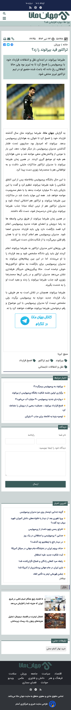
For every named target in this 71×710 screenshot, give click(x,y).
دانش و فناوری (36, 678)
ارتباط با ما (40, 3)
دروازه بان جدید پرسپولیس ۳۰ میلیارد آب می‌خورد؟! (39, 399)
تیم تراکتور (43, 360)
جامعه (34, 674)
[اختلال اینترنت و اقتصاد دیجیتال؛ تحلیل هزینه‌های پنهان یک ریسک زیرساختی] (55, 621)
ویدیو (11, 678)
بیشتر (62, 578)
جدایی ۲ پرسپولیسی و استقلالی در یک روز (43, 536)
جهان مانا (19, 696)
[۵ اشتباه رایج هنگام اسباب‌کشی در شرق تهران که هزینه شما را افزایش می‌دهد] (55, 603)
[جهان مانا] (49, 15)
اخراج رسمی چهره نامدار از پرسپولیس (45, 529)
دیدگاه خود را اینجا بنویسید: (52, 448)
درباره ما (29, 3)
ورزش (24, 674)
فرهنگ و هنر (56, 678)
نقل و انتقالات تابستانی (50, 367)
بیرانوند (59, 360)
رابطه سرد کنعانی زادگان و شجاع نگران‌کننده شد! (41, 561)
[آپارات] (35, 7)
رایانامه (31, 435)
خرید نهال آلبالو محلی (56, 649)
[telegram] (35, 320)
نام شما (62, 435)
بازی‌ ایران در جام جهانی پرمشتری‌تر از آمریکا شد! (40, 568)
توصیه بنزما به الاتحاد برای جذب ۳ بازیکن (44, 416)
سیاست (46, 674)
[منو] (4, 18)
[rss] (30, 7)
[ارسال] (8, 39)
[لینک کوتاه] (12, 39)
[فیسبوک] (4, 44)
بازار (64, 587)
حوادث (45, 682)
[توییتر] (8, 44)
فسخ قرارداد (25, 360)
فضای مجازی (29, 682)
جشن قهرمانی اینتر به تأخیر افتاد (48, 574)
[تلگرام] (40, 7)
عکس (21, 678)
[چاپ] (4, 39)
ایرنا (60, 354)
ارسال (35, 484)
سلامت (13, 674)
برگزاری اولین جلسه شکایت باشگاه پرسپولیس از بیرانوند (37, 393)
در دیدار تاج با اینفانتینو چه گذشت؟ (46, 542)
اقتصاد (58, 674)
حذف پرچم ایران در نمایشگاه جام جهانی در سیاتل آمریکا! (37, 548)
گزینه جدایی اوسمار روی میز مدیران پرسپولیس (48, 23)
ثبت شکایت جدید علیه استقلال (48, 555)
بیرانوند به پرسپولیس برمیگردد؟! (48, 386)
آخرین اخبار (60, 503)
